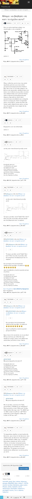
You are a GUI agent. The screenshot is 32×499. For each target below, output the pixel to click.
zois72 (20, 487)
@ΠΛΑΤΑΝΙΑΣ (10, 239)
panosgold (6, 490)
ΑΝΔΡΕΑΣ (11, 483)
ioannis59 (5, 481)
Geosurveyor (6, 488)
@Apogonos (9, 194)
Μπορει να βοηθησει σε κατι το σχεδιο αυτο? (14, 194)
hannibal (10, 485)
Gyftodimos (16, 485)
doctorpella (14, 488)
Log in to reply (24, 468)
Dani (14, 481)
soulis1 (25, 485)
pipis (21, 485)
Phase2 (5, 487)
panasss (5, 483)
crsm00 (5, 485)
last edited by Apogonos (21, 289)
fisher (16, 483)
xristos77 (20, 483)
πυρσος (11, 490)
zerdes (9, 487)
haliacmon (5, 492)
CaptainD (14, 487)
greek (10, 481)
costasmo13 (21, 488)
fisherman (24, 481)
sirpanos (20, 490)
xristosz (18, 481)
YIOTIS (26, 483)
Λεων (16, 490)
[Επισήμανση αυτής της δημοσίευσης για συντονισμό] (15, 23)
